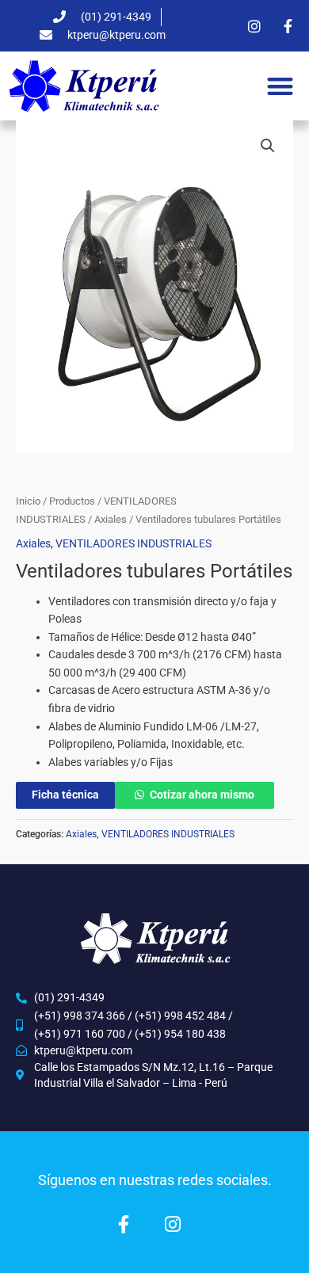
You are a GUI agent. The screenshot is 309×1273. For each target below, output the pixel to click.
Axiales (110, 519)
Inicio (28, 501)
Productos (72, 501)
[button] (281, 86)
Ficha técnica (65, 794)
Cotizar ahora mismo (202, 794)
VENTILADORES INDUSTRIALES (133, 543)
